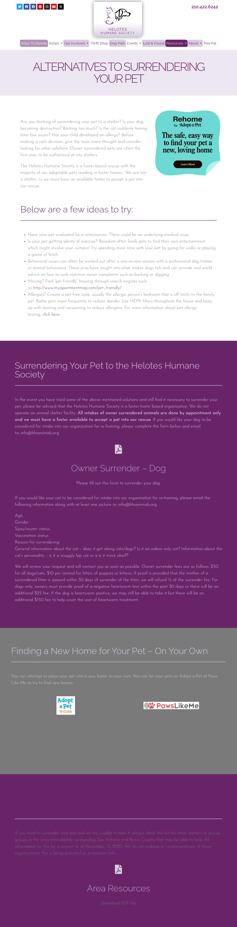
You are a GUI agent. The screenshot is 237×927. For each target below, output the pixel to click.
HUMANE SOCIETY (118, 33)
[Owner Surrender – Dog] (118, 449)
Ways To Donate (34, 43)
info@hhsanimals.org (40, 433)
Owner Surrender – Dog (118, 468)
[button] (55, 43)
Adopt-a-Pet (190, 676)
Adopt (54, 43)
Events (132, 43)
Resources (174, 43)
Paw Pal (210, 43)
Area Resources (118, 888)
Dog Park (117, 43)
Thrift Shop (99, 43)
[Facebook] (26, 7)
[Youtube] (54, 7)
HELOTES (118, 29)
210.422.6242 (204, 6)
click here (51, 314)
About (193, 43)
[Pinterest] (40, 7)
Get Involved (74, 43)
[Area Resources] (118, 869)
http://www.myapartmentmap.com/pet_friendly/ (77, 288)
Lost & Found (153, 43)
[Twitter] (20, 7)
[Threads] (61, 7)
